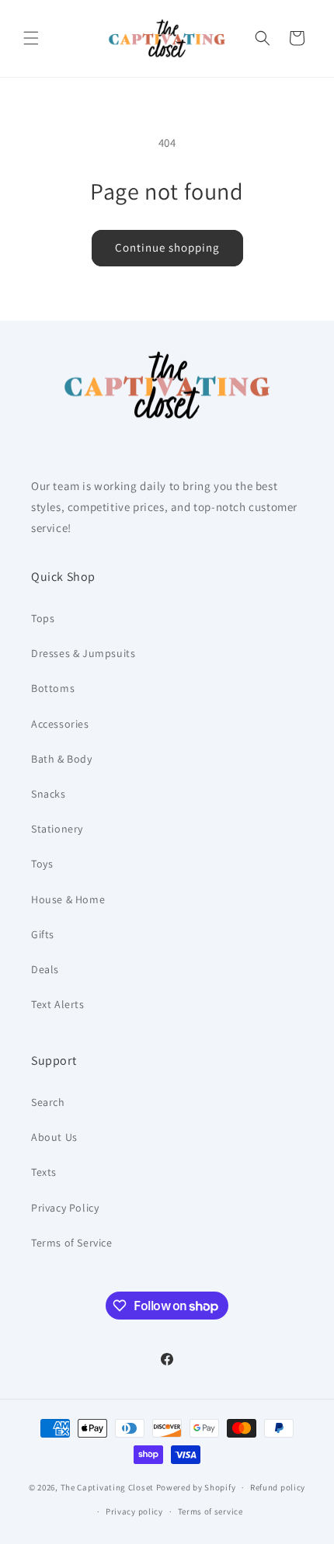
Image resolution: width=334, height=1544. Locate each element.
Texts (44, 1172)
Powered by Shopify (196, 1487)
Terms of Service (72, 1243)
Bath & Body (61, 759)
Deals (45, 969)
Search (48, 1102)
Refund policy (277, 1487)
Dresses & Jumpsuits (83, 653)
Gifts (42, 934)
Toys (42, 864)
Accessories (60, 724)
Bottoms (53, 688)
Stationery (57, 829)
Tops (42, 618)
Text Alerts (58, 1004)
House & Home (68, 899)
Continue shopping (167, 247)
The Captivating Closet (107, 1487)
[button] (31, 38)
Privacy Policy (65, 1208)
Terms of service (210, 1511)
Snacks (48, 794)
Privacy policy (134, 1511)
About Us (54, 1137)
